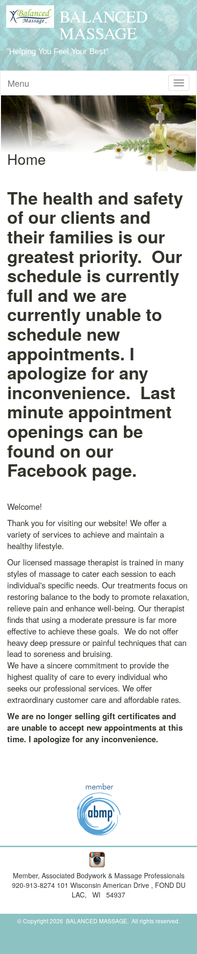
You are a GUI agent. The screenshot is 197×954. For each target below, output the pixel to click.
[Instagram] (95, 858)
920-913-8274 (34, 885)
